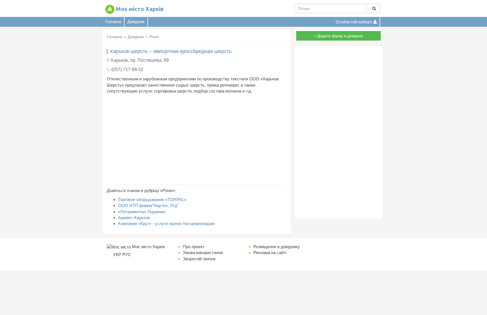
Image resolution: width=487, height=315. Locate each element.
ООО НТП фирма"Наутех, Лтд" (148, 205)
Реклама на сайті (269, 252)
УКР (117, 254)
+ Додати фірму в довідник (338, 36)
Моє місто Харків (140, 9)
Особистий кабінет (354, 21)
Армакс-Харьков (134, 217)
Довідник (136, 21)
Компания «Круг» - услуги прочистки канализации (166, 223)
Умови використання (203, 252)
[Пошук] (373, 8)
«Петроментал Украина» (141, 211)
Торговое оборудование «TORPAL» (152, 199)
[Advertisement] (196, 139)
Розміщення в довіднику (276, 246)
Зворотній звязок (199, 258)
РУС (126, 254)
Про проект (194, 246)
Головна (113, 21)
